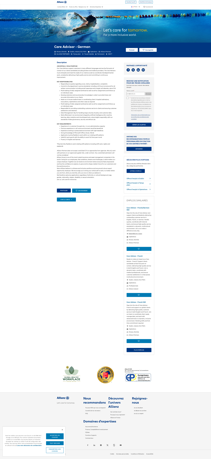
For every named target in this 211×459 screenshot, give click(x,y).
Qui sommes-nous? (115, 412)
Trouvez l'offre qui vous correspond (95, 408)
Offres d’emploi (135, 171)
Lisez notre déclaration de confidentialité (29, 445)
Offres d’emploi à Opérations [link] (137, 189)
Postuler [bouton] (63, 190)
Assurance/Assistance (91, 426)
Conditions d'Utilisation (137, 454)
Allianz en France (115, 417)
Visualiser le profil (130, 2)
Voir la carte (65, 199)
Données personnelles (122, 454)
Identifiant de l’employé (146, 2)
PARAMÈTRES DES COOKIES (55, 450)
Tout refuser (55, 443)
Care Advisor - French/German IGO (138, 209)
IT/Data (87, 432)
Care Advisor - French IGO (136, 302)
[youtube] (121, 445)
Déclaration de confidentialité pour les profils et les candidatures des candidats (140, 117)
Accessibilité (149, 454)
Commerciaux (89, 438)
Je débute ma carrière (140, 410)
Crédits (112, 454)
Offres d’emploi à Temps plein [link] (135, 184)
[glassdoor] (114, 445)
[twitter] (107, 445)
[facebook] (88, 445)
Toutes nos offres (73, 7)
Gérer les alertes (139, 125)
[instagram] (101, 445)
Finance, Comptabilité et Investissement (96, 429)
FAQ (86, 413)
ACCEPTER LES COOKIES (55, 436)
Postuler (132, 50)
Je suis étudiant (138, 408)
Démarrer (139, 149)
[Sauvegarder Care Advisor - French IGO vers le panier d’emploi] (139, 341)
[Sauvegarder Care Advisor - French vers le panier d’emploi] (139, 295)
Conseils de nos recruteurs (92, 410)
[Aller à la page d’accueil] (62, 2)
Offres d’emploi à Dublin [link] (135, 178)
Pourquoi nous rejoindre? (117, 415)
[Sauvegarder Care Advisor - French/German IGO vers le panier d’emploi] (139, 249)
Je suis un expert (138, 413)
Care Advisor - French (135, 256)
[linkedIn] (94, 445)
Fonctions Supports (90, 435)
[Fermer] (62, 430)
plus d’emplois (139, 350)
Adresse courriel (130, 90)
